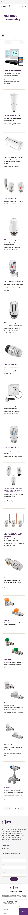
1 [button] (9, 42)
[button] (6, 42)
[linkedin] (2, 848)
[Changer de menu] (26, 6)
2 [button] (12, 42)
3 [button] (15, 42)
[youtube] (5, 848)
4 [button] (18, 42)
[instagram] (8, 848)
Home (7, 9)
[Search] (23, 6)
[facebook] (11, 848)
